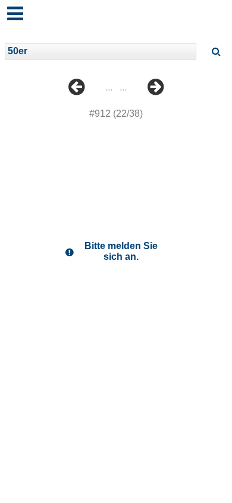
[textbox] (100, 51)
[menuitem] (76, 96)
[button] (11, 8)
